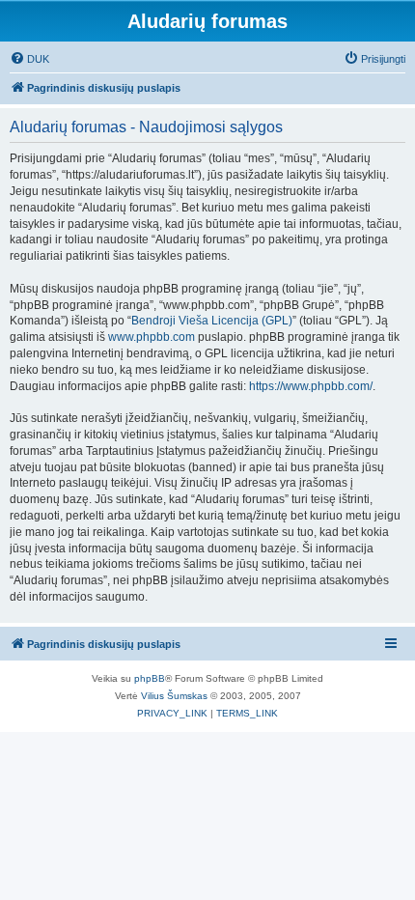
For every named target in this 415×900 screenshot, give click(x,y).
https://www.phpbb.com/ (311, 386)
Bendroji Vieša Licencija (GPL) (211, 320)
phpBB (149, 678)
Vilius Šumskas (174, 695)
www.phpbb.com (151, 337)
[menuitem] (29, 58)
